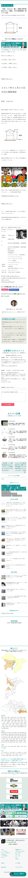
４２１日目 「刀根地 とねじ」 (9, 63)
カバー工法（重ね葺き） (20, 489)
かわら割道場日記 (4, 855)
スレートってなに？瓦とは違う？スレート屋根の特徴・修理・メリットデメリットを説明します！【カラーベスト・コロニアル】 (16, 519)
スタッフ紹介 (17, 855)
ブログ (2, 849)
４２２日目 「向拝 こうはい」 (9, 67)
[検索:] (14, 478)
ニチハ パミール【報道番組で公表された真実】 (15, 558)
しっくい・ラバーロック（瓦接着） (9, 493)
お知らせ (2, 863)
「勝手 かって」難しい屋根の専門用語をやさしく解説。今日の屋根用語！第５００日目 (17, 432)
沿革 (16, 857)
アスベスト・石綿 (22, 487)
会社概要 (16, 858)
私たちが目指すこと (18, 852)
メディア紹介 (17, 863)
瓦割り (3, 489)
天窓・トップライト (6, 487)
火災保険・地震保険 (6, 491)
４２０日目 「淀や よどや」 (8, 59)
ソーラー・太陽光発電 (17, 495)
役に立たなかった (14, 289)
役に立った (5, 289)
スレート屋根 (4, 485)
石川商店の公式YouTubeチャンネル (10, 195)
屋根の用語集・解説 (8, 5)
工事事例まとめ (4, 854)
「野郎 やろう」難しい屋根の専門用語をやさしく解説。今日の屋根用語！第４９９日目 (17, 440)
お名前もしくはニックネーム (7, 387)
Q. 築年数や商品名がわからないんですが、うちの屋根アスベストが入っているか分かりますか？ (7, 467)
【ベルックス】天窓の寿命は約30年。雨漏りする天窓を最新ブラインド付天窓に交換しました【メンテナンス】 (20, 467)
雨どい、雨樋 (14, 487)
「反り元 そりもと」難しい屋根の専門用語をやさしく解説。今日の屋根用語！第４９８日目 (17, 448)
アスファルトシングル (6, 495)
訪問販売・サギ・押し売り (14, 485)
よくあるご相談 (4, 851)
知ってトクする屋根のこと (6, 852)
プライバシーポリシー (19, 867)
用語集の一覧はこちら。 (7, 78)
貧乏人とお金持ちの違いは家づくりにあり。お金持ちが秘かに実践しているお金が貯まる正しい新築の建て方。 (16, 511)
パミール (12, 489)
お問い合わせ (3, 867)
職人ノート (3, 857)
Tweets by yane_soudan (7, 613)
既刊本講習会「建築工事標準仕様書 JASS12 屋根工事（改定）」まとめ (16, 424)
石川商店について (18, 849)
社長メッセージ (18, 854)
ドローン (7, 489)
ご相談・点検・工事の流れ (20, 851)
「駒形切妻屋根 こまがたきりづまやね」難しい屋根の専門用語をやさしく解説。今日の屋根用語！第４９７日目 (17, 456)
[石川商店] (3, 842)
